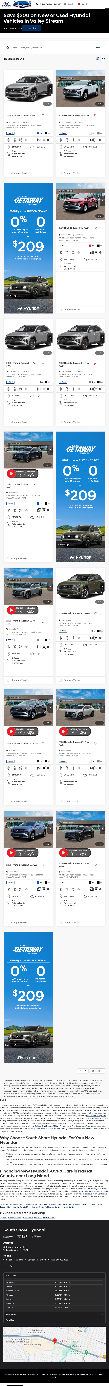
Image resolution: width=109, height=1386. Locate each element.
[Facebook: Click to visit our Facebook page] (5, 1266)
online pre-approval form (86, 1194)
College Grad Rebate (43, 1126)
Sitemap (31, 1374)
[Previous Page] (80, 1070)
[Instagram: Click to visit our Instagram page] (11, 1266)
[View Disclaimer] (26, 140)
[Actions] (47, 115)
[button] (50, 89)
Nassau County (49, 1217)
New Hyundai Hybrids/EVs (59, 1204)
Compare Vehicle (19, 173)
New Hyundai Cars (21, 1204)
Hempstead (28, 1217)
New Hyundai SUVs (38, 1204)
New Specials (5, 1204)
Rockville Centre (14, 1217)
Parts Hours (10, 1320)
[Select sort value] (102, 59)
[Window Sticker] (44, 140)
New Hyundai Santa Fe (37, 1207)
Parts (59, 1260)
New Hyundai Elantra (81, 1204)
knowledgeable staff (26, 1191)
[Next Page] (86, 1070)
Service (37, 1260)
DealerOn (23, 1374)
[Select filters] (97, 59)
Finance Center (67, 1207)
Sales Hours (11, 1275)
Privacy (38, 1374)
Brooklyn (38, 1217)
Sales (14, 1260)
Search (97, 48)
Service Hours (11, 1314)
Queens (3, 1217)
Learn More (31, 28)
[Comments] (39, 140)
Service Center (54, 1207)
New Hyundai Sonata (16, 1207)
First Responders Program (82, 1126)
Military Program (60, 1126)
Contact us (102, 1194)
